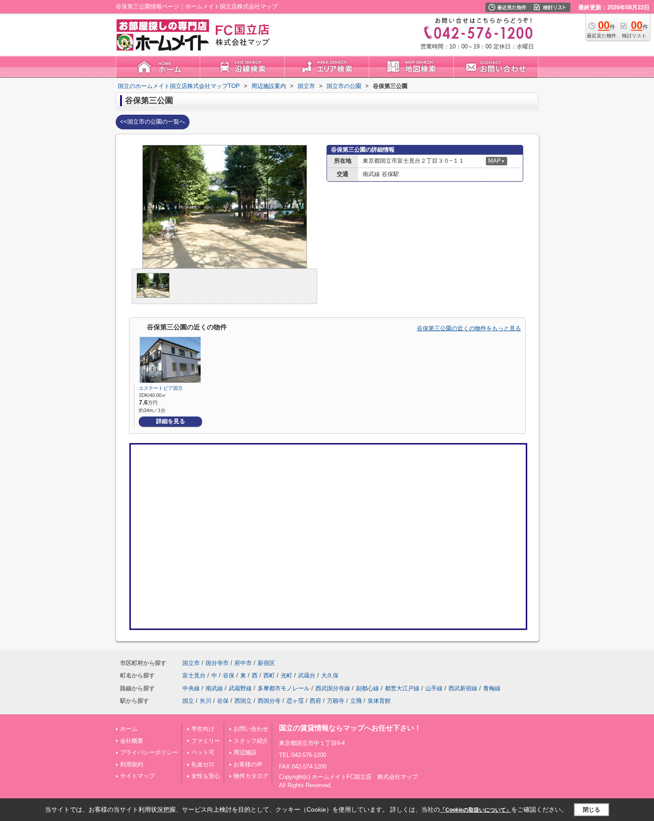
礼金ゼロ (202, 764)
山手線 (434, 688)
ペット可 (202, 752)
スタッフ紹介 (251, 740)
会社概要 (131, 740)
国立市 (191, 663)
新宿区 (266, 663)
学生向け (202, 728)
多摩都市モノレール (284, 688)
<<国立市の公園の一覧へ (152, 121)
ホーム (128, 728)
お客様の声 (248, 764)
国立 (188, 700)
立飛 (356, 700)
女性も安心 (205, 776)
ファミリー (205, 740)
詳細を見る (170, 421)
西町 (269, 675)
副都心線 (367, 688)
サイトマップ (137, 776)
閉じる (591, 809)
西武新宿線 (462, 688)
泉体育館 (379, 700)
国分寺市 (217, 663)
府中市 (243, 663)
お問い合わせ (251, 728)
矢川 (205, 700)
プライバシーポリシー (149, 752)
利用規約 (131, 764)
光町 (286, 675)
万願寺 (335, 700)
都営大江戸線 (402, 688)
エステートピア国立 (161, 388)
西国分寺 (269, 700)
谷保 (228, 675)
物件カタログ (251, 776)
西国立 (243, 700)
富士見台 (194, 675)
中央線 (191, 688)
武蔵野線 (240, 688)
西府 (315, 700)
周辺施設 (245, 752)
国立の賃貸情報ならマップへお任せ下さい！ (350, 728)
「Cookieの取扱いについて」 (475, 810)
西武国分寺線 (332, 688)
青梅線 (492, 688)
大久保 (330, 675)
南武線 (214, 688)
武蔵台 (306, 675)
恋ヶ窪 (295, 700)
